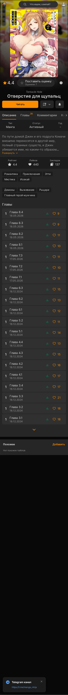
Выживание (27, 189)
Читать (20, 104)
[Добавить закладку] (46, 104)
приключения (31, 173)
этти (48, 173)
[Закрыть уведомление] (41, 681)
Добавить (59, 444)
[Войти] (63, 4)
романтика (11, 173)
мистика (9, 179)
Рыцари (44, 189)
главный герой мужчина (19, 195)
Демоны (9, 189)
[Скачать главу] (47, 213)
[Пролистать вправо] (64, 115)
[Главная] (4, 4)
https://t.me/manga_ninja (24, 687)
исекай (24, 179)
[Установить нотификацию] (60, 104)
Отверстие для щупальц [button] (34, 96)
